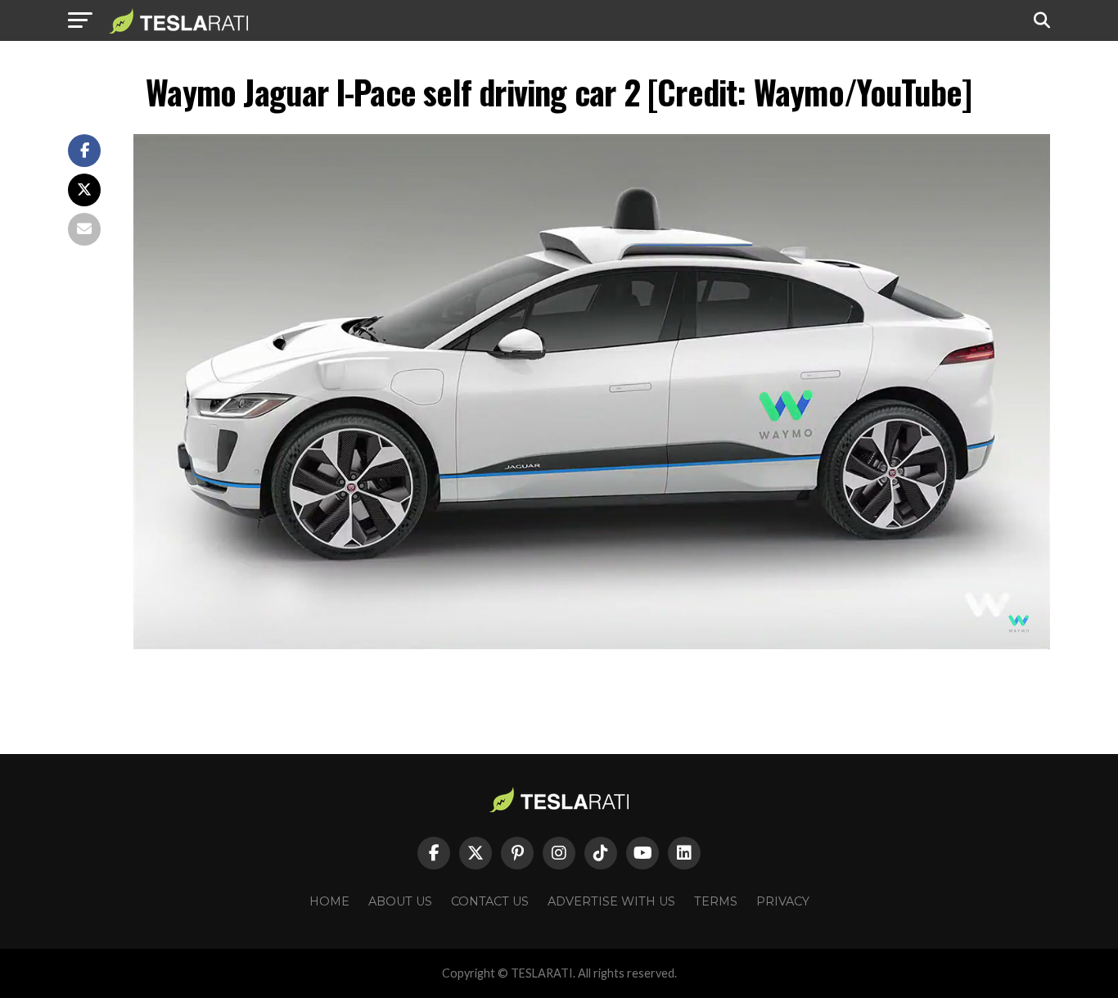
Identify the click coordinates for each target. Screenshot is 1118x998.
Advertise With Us (611, 901)
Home (329, 901)
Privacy (782, 901)
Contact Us (490, 901)
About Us (400, 901)
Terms (715, 901)
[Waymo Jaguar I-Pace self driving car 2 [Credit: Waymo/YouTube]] (591, 645)
